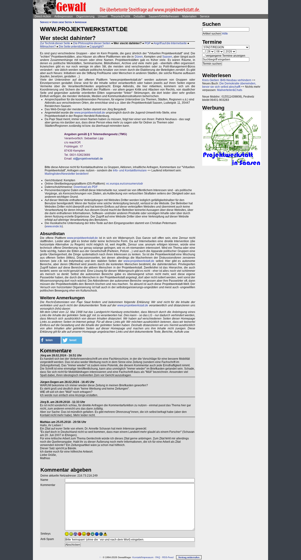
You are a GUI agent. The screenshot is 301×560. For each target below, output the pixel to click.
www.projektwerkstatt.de (89, 112)
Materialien (189, 16)
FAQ (157, 557)
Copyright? (97, 46)
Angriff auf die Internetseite (170, 43)
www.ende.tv (54, 226)
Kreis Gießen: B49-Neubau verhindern (226, 80)
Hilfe (225, 33)
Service (205, 16)
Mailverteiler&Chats (229, 90)
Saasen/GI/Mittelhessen (164, 16)
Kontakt (136, 557)
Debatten (139, 16)
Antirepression (63, 16)
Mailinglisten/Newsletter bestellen (66, 173)
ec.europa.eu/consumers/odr (124, 183)
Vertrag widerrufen (188, 557)
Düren (139, 56)
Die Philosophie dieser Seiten (92, 43)
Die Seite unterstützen (73, 46)
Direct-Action (43, 16)
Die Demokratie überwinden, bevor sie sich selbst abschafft (229, 85)
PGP (147, 43)
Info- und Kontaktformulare (130, 170)
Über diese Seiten (62, 22)
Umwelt (102, 16)
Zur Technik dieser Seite (55, 43)
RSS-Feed (168, 557)
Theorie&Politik (120, 16)
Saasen (167, 56)
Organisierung (85, 16)
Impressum (81, 22)
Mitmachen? (48, 46)
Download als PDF (86, 187)
